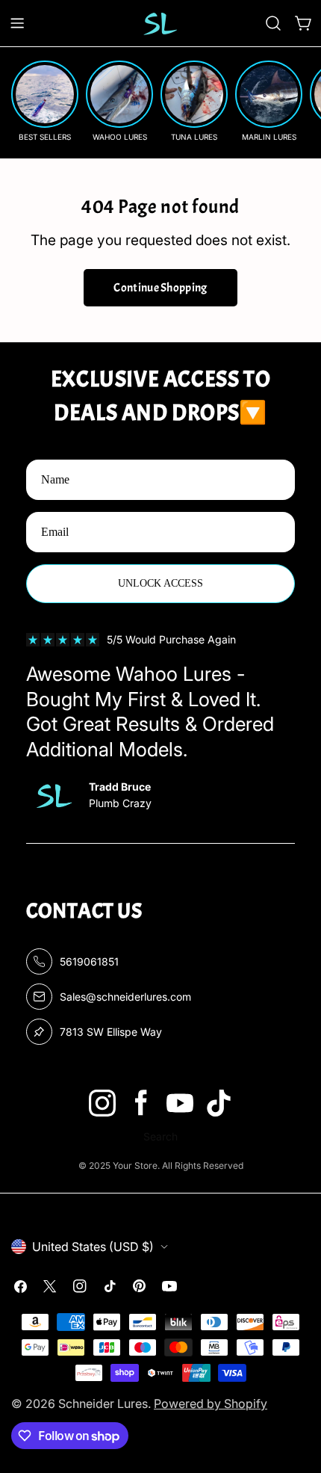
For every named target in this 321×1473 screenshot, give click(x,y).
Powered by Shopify (210, 1403)
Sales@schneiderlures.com (125, 996)
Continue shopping (160, 287)
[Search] (273, 23)
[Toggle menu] (17, 23)
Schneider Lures (103, 1403)
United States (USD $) (93, 1246)
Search (160, 1136)
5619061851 (89, 961)
